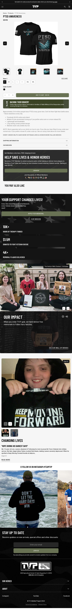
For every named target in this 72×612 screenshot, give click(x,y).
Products (11, 13)
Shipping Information (11, 140)
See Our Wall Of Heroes (58, 348)
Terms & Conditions (31, 604)
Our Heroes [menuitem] (7, 581)
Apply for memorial (36, 214)
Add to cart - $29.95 (42, 95)
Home (5, 13)
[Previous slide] (5, 43)
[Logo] (35, 6)
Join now (36, 170)
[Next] (69, 499)
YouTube (36, 596)
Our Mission (7, 145)
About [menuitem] (4, 588)
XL (17, 82)
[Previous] (3, 499)
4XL (33, 82)
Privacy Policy (43, 604)
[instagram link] (29, 499)
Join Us (36, 551)
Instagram (5, 596)
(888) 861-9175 (33, 575)
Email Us (41, 575)
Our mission (36, 219)
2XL (22, 82)
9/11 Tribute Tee (31, 2)
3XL (28, 82)
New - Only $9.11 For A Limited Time (38, 2)
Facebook (66, 596)
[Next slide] (67, 43)
